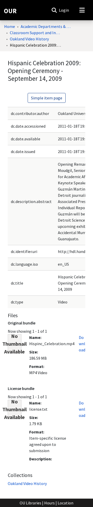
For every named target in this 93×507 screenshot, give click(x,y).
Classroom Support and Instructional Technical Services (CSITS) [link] (35, 32)
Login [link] (64, 10)
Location (65, 502)
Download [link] (82, 343)
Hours (49, 502)
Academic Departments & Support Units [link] (46, 26)
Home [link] (9, 26)
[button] (54, 10)
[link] (27, 483)
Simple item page (46, 97)
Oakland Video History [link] (29, 38)
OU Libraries (30, 502)
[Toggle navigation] (82, 10)
